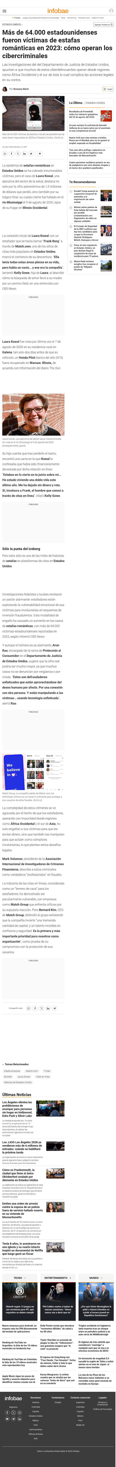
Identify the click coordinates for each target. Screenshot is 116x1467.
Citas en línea (43, 1076)
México (36, 1420)
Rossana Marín (21, 89)
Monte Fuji (71, 18)
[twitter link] (13, 1412)
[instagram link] (19, 1412)
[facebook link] (7, 1412)
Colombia (36, 1407)
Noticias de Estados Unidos (18, 1082)
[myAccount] (111, 11)
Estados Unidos (11, 24)
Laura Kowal (24, 1076)
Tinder (47, 1071)
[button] (4, 11)
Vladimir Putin (98, 18)
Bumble (8, 1076)
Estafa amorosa (12, 1071)
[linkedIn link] (19, 1419)
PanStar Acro (84, 18)
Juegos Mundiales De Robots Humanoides (40, 18)
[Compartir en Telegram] (31, 153)
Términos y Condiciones (102, 1403)
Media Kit (80, 1425)
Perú (36, 1425)
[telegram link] (13, 1419)
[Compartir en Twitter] (18, 153)
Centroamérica (35, 1429)
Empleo (58, 1402)
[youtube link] (7, 1419)
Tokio (63, 18)
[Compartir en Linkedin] (24, 153)
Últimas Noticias (36, 1434)
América (35, 1402)
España (35, 1411)
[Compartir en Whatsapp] (5, 153)
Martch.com (32, 1071)
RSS (35, 1438)
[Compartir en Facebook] (11, 153)
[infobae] (58, 11)
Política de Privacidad (102, 1409)
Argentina (80, 1402)
